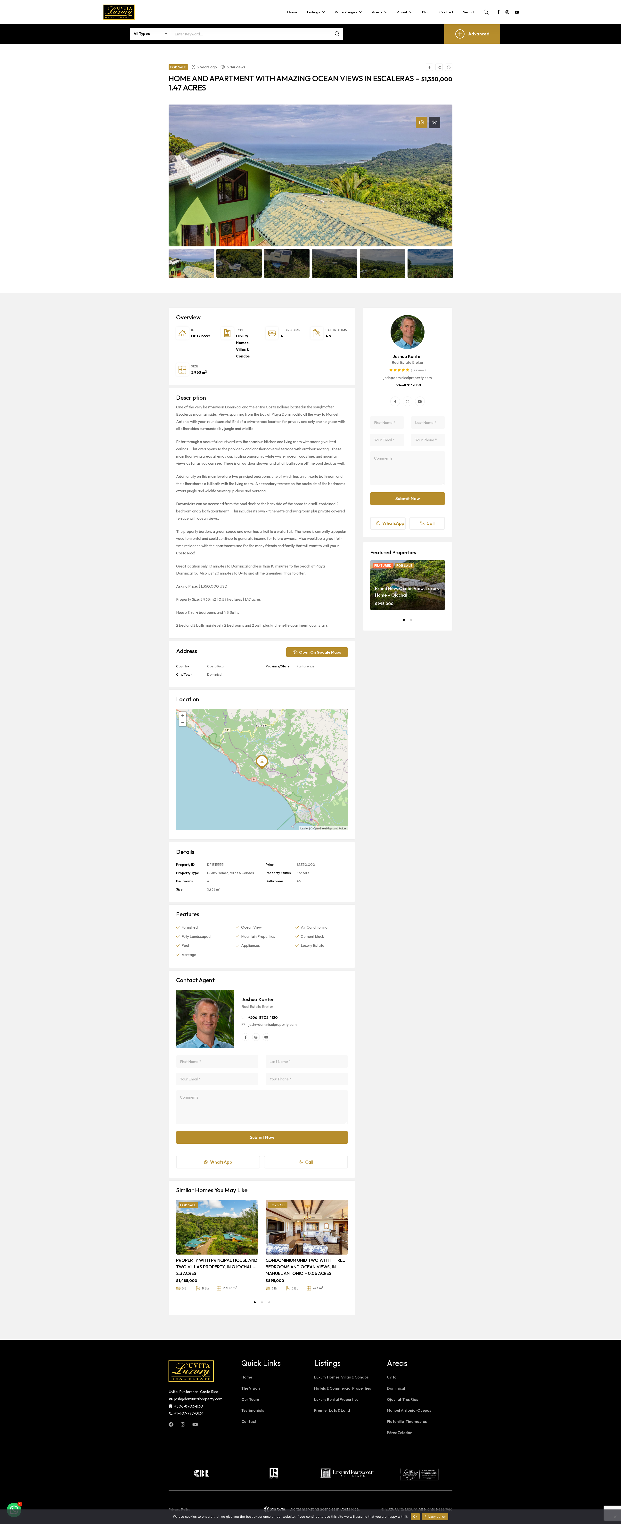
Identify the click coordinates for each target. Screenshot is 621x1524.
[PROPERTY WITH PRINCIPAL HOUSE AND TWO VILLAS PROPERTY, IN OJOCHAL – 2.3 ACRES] (217, 1227)
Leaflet (304, 828)
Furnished (189, 927)
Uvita (392, 1377)
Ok (415, 1516)
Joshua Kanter (258, 999)
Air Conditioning (314, 927)
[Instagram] (256, 1037)
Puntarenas (305, 666)
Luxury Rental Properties (336, 1399)
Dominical (214, 674)
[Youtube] (266, 1037)
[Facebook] (245, 1037)
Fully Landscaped (196, 936)
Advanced (479, 34)
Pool (185, 945)
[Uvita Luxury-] (119, 12)
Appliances (250, 945)
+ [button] (182, 715)
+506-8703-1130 (263, 1017)
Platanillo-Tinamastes (407, 1421)
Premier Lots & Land (332, 1410)
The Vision (250, 1388)
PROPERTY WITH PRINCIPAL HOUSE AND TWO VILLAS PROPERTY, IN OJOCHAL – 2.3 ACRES (216, 1266)
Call (309, 1162)
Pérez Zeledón (399, 1432)
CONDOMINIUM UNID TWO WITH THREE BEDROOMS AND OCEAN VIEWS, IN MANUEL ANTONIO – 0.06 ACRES (305, 1266)
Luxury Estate (312, 945)
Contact (248, 1421)
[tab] (421, 122)
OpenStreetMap (322, 828)
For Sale (303, 873)
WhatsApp (221, 1162)
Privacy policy (435, 1516)
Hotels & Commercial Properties (342, 1388)
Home (246, 1377)
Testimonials (252, 1410)
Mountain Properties (258, 936)
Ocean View (251, 927)
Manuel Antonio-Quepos (409, 1410)
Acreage (188, 954)
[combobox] (150, 34)
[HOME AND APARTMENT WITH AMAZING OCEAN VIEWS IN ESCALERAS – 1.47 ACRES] (205, 1019)
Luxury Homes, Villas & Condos (230, 873)
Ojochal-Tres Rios (402, 1399)
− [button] (182, 723)
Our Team (250, 1399)
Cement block (312, 936)
